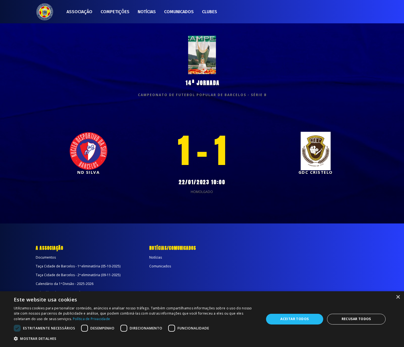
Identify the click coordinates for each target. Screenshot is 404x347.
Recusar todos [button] (356, 319)
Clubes (209, 11)
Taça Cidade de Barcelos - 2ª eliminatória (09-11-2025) (78, 275)
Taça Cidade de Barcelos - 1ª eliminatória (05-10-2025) (78, 266)
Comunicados (179, 11)
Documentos (46, 257)
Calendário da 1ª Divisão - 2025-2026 (64, 283)
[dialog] (202, 319)
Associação (79, 11)
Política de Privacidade (91, 319)
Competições (115, 11)
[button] (135, 339)
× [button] (398, 297)
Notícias (147, 11)
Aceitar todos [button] (294, 319)
